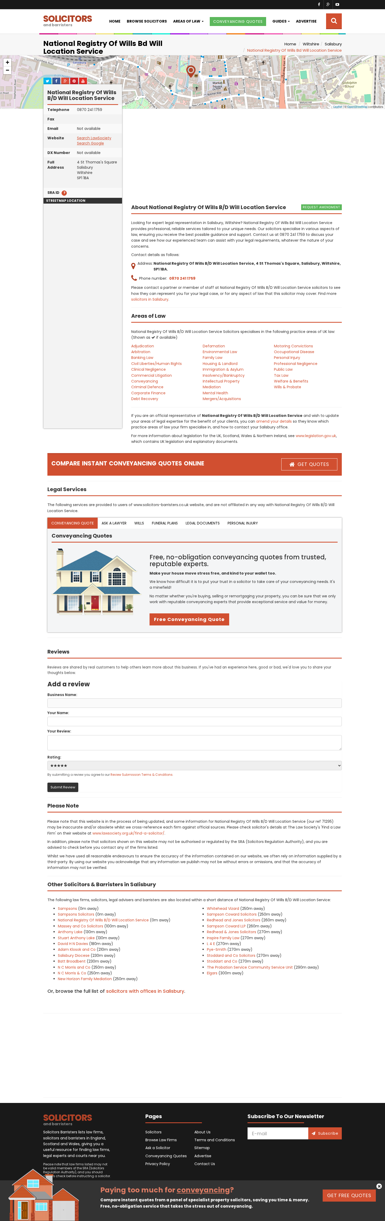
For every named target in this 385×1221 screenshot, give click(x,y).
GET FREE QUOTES (349, 1195)
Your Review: (59, 731)
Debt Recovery (144, 398)
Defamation (214, 346)
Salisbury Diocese (74, 955)
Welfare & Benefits (291, 381)
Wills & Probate (287, 387)
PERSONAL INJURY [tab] (243, 523)
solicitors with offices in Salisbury (145, 991)
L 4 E (211, 943)
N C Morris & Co (72, 973)
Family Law (212, 357)
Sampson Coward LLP (226, 926)
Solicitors (153, 1132)
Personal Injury (287, 357)
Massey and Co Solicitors (80, 926)
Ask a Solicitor (157, 1147)
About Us (202, 1132)
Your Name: (58, 712)
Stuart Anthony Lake (76, 938)
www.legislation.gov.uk (316, 435)
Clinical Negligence (148, 369)
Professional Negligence (295, 363)
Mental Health (215, 393)
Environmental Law (220, 351)
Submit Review (63, 787)
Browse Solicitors (147, 21)
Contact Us (204, 1163)
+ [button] (7, 62)
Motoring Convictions (293, 346)
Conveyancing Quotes (166, 1156)
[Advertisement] (82, 349)
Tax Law (281, 375)
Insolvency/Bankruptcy (224, 375)
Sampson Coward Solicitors (232, 914)
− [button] (7, 70)
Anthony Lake (70, 932)
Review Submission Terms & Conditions (142, 775)
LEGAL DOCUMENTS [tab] (203, 523)
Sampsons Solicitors (76, 914)
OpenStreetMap (357, 106)
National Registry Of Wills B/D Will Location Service (103, 920)
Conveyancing (144, 381)
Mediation (212, 387)
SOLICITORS (67, 20)
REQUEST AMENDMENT (321, 207)
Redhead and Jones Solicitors (233, 920)
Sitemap (202, 1147)
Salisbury (333, 44)
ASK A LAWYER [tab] (114, 523)
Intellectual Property (221, 381)
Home (114, 21)
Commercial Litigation (151, 375)
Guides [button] (279, 21)
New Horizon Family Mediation (85, 978)
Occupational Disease (294, 351)
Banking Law (142, 357)
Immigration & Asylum (223, 369)
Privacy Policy (157, 1163)
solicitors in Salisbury (149, 299)
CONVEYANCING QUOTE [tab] (72, 523)
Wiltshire (311, 44)
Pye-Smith (216, 949)
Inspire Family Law (223, 938)
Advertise (306, 21)
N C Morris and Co (74, 967)
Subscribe (328, 1133)
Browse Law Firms (161, 1140)
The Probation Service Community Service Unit (250, 967)
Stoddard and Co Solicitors (231, 955)
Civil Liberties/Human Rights (156, 363)
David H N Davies (73, 943)
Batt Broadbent (72, 961)
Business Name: (62, 694)
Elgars (212, 973)
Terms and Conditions (214, 1140)
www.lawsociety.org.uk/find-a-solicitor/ (128, 833)
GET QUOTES (313, 464)
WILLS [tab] (139, 523)
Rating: (54, 757)
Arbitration (140, 351)
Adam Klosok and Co (77, 949)
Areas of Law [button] (186, 21)
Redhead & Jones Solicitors (231, 932)
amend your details (274, 421)
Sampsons (67, 908)
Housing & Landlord (220, 363)
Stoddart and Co (222, 961)
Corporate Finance (148, 393)
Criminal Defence (147, 387)
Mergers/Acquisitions (222, 398)
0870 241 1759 (182, 278)
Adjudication (142, 346)
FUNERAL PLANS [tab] (165, 523)
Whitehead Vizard (223, 908)
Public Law (283, 369)
